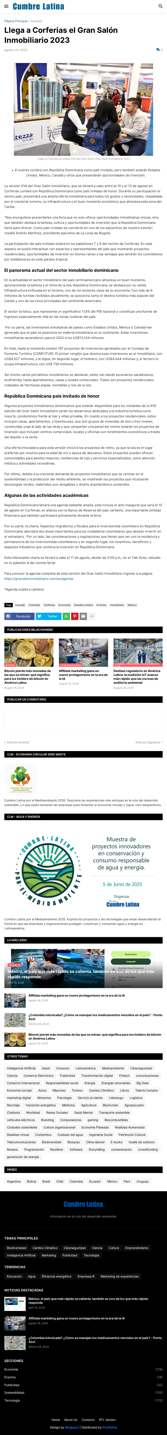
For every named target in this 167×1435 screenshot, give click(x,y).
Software (76, 1149)
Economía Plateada (95, 1127)
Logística (136, 1098)
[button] (6, 6)
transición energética (41, 1105)
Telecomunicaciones (21, 1142)
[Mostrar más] (91, 616)
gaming (93, 1120)
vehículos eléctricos (21, 1120)
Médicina (68, 1105)
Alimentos (44, 1098)
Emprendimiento (136, 1248)
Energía (90, 1083)
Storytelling (97, 1149)
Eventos (101, 605)
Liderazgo (116, 1098)
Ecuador (95, 1181)
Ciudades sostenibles (22, 1127)
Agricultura (89, 1105)
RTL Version (107, 1420)
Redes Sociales (57, 1112)
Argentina (14, 1181)
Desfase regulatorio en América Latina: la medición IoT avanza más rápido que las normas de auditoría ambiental (137, 677)
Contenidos (43, 1134)
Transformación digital (97, 1075)
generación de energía (23, 1157)
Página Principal (15, 21)
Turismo (77, 1090)
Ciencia (12, 1075)
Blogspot (72, 1427)
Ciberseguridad (141, 1068)
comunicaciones (147, 1075)
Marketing (49, 1255)
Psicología (64, 1098)
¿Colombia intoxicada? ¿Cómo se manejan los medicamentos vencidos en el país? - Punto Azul (95, 1017)
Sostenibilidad (83, 1392)
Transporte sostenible (114, 1112)
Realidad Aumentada (130, 1127)
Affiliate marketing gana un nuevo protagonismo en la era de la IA (83, 674)
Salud (46, 1068)
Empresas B (86, 1276)
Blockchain (110, 1105)
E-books (116, 1142)
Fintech (124, 1075)
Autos (42, 1090)
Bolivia (31, 1181)
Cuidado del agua (70, 1134)
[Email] (83, 616)
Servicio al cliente (90, 1098)
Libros (124, 1090)
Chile (59, 1181)
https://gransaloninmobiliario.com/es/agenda (38, 579)
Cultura (114, 1248)
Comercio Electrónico (39, 1075)
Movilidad (33, 1112)
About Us (70, 1420)
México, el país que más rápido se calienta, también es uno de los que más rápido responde (88, 1300)
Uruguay (143, 1181)
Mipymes (59, 1090)
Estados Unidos (83, 605)
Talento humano (146, 1090)
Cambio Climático (101, 1090)
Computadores (70, 1120)
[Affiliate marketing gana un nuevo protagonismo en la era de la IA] (15, 1001)
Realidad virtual (18, 1134)
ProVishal (110, 1427)
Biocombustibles (116, 1120)
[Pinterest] (74, 616)
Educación (14, 1276)
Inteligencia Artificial (21, 1068)
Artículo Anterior (18, 742)
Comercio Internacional (23, 1083)
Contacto (88, 1420)
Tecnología (91, 1255)
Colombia (34, 605)
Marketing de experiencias (120, 1276)
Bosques (74, 1142)
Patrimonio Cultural (132, 1134)
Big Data (143, 1083)
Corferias (49, 605)
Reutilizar (56, 1149)
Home (56, 1420)
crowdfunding (148, 1149)
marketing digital (19, 1098)
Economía (64, 605)
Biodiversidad (51, 1142)
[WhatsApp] (66, 616)
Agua (31, 1276)
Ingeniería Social (100, 1134)
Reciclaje (13, 1105)
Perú (127, 1181)
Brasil (46, 1181)
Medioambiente (113, 1068)
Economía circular (19, 1090)
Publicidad (67, 1075)
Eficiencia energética (56, 1276)
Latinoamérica (86, 1068)
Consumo (62, 1068)
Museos (12, 1149)
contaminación (121, 1149)
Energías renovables (116, 1083)
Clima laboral (95, 1142)
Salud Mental (83, 1112)
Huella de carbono (142, 1142)
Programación (34, 1149)
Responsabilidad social (62, 1083)
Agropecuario (134, 1105)
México (132, 605)
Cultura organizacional (59, 1127)
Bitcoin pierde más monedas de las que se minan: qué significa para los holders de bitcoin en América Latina (27, 677)
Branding (47, 1120)
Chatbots (13, 1112)
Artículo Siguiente (147, 742)
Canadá (36, 21)
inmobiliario (117, 605)
